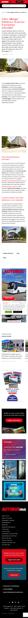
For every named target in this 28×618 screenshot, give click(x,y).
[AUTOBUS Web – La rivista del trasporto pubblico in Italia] (6, 2)
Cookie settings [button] (17, 311)
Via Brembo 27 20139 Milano (11, 586)
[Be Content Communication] (11, 613)
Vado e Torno (5, 516)
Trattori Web (5, 529)
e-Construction (6, 531)
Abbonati (19, 1)
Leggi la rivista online (14, 420)
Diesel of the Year (6, 538)
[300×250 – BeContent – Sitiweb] (14, 449)
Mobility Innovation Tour (8, 542)
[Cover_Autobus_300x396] (14, 285)
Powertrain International (8, 527)
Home (3, 12)
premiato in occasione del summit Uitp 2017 (13, 180)
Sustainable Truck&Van (8, 520)
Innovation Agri (6, 545)
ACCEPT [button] (8, 311)
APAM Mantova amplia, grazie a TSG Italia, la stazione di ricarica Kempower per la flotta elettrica (12, 356)
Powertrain (5, 525)
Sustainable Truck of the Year (10, 533)
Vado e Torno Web (7, 518)
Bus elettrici (14, 361)
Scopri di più (14, 575)
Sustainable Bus (6, 522)
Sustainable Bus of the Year (9, 536)
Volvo (4, 258)
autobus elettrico (8, 253)
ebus (18, 253)
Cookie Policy (19, 309)
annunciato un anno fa (11, 186)
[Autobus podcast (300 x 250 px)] (14, 470)
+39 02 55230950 (7, 589)
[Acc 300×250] (14, 490)
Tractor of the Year (7, 540)
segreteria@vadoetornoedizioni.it (13, 592)
